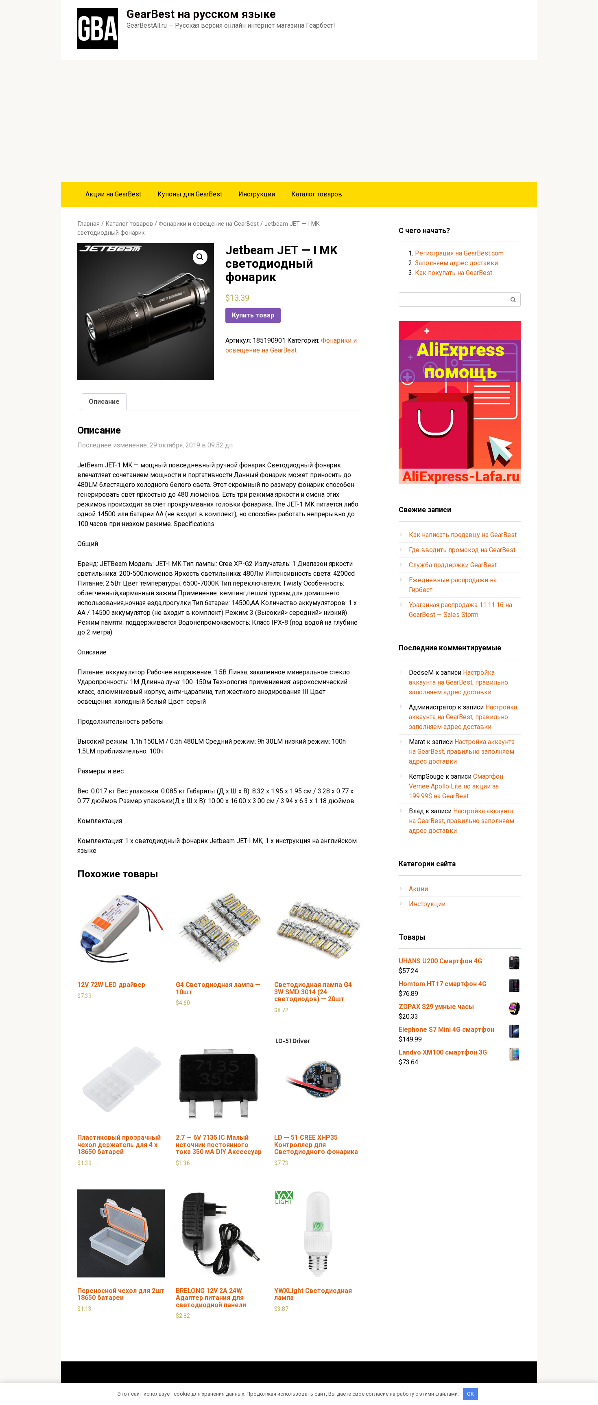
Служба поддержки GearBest (453, 565)
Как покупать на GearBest (453, 273)
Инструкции (256, 194)
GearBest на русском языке (201, 14)
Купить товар (253, 315)
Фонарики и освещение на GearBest (209, 223)
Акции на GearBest (113, 194)
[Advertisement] (299, 121)
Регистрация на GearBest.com (459, 253)
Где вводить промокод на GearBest (462, 550)
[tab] (104, 401)
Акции (418, 889)
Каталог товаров (316, 194)
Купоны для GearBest (189, 194)
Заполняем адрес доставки (456, 263)
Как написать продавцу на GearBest (463, 535)
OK (470, 1394)
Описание (104, 401)
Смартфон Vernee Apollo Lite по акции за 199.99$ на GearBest (456, 786)
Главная (88, 223)
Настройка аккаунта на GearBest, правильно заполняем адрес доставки (458, 682)
